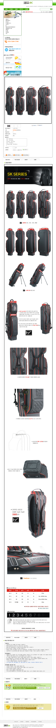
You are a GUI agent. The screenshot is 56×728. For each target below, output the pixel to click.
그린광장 (26, 9)
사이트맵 (40, 721)
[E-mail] (24, 726)
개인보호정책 (33, 721)
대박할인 (11, 9)
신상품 (6, 9)
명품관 (16, 9)
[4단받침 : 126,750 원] (17, 141)
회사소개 (16, 721)
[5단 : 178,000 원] (17, 143)
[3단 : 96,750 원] (17, 139)
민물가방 (46, 11)
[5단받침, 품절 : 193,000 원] (17, 144)
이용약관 (27, 721)
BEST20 (21, 9)
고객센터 (21, 721)
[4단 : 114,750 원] (17, 140)
